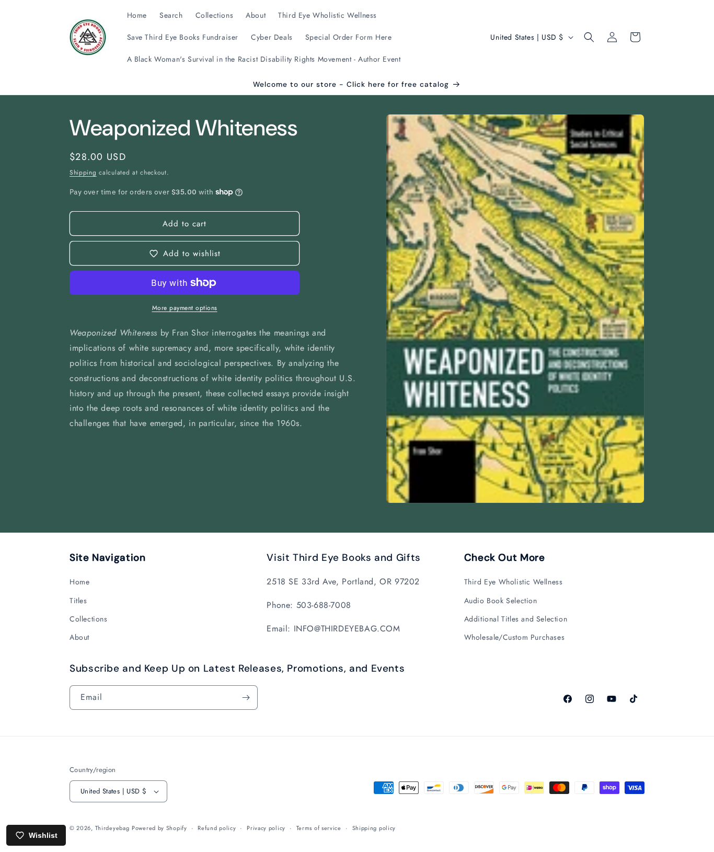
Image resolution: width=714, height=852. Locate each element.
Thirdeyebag (112, 828)
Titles (78, 600)
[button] (589, 37)
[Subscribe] (245, 697)
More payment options (184, 308)
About (79, 637)
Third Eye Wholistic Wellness (513, 582)
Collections (89, 619)
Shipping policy (374, 828)
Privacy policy (266, 828)
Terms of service (318, 828)
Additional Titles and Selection (516, 619)
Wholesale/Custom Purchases (514, 637)
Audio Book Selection (500, 600)
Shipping (83, 172)
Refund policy (217, 828)
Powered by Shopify (159, 828)
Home (79, 582)
